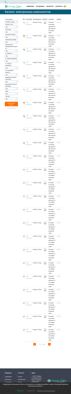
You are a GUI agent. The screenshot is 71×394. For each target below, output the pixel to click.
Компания (30, 6)
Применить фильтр (11, 104)
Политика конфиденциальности (46, 391)
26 (44, 344)
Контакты (59, 6)
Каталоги (49, 6)
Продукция (40, 6)
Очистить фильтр (11, 108)
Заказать (59, 22)
